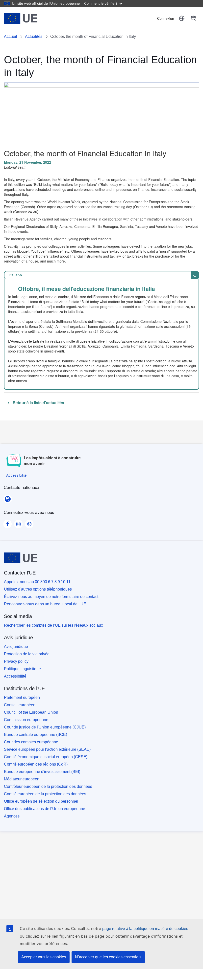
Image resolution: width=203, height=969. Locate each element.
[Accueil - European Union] (20, 18)
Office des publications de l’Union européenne (44, 809)
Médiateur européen (21, 779)
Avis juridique (16, 646)
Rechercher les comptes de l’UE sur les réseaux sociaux (53, 625)
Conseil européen (19, 705)
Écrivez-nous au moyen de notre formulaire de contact (51, 597)
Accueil (10, 36)
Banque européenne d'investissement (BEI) (42, 772)
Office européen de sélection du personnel (41, 801)
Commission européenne (26, 720)
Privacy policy (16, 661)
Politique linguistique (22, 669)
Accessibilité (15, 676)
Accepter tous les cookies (43, 957)
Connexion (165, 18)
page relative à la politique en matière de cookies (145, 928)
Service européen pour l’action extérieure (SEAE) (47, 749)
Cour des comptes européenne (31, 742)
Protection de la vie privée (27, 654)
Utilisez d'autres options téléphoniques (38, 589)
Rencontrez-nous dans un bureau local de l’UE (45, 604)
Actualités (33, 36)
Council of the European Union (31, 712)
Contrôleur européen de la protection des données (48, 786)
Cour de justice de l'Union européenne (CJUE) (45, 727)
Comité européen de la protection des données (45, 794)
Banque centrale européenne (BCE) (35, 734)
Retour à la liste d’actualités (38, 402)
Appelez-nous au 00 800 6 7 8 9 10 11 (37, 582)
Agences (12, 816)
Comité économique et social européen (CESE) (45, 757)
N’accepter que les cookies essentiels (108, 957)
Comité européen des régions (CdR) (36, 764)
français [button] (181, 18)
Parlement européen (22, 697)
